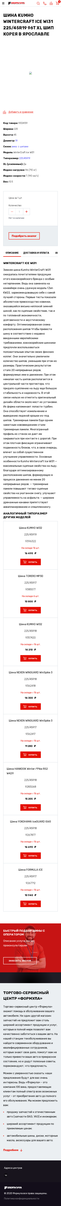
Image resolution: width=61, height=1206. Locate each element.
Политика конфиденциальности (21, 1198)
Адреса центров (13, 1168)
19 (16, 140)
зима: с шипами (20, 146)
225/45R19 (24, 158)
